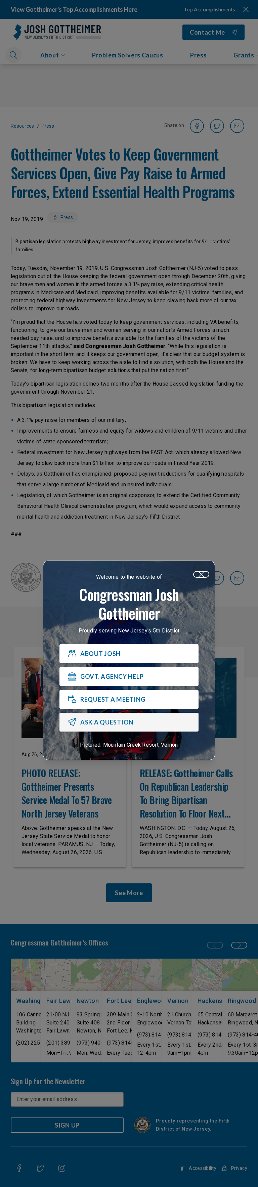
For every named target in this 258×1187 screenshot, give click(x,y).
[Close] (201, 574)
